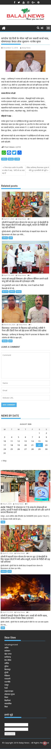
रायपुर (2, 522)
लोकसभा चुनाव (9, 694)
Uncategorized (11, 644)
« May (4, 460)
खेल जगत (5, 292)
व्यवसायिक (8, 703)
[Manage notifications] (45, 743)
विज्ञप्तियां (7, 700)
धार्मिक (6, 663)
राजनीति (17, 159)
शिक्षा (6, 706)
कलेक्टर (7, 650)
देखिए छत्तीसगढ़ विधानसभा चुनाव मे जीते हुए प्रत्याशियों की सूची (38, 169)
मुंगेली (10, 238)
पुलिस (6, 666)
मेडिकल (7, 675)
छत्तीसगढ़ (4, 159)
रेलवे (6, 688)
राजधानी (7, 678)
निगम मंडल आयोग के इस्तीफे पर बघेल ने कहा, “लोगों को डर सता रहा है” (13, 170)
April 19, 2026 (7, 612)
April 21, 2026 (9, 219)
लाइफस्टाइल (8, 691)
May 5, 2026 (7, 504)
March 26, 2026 (9, 324)
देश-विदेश (7, 660)
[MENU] (48, 28)
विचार (6, 697)
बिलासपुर (11, 159)
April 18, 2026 (9, 275)
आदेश (6, 647)
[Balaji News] (3, 27)
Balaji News (26, 48)
